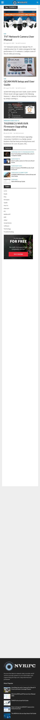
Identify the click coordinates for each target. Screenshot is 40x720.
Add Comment (21, 43)
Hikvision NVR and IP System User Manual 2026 (23, 694)
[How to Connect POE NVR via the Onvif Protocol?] (7, 168)
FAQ (16, 152)
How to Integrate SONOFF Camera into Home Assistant (22, 707)
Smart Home (24, 172)
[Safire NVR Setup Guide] (7, 181)
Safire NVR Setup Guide (18, 181)
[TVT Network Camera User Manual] (20, 21)
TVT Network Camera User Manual (19, 38)
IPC (21, 166)
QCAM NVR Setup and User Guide (19, 83)
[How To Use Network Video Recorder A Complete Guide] (7, 154)
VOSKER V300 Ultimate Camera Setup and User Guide (23, 175)
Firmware (7, 121)
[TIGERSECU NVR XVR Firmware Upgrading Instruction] (20, 110)
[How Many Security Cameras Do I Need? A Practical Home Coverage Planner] (7, 690)
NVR (5, 34)
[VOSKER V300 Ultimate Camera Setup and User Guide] (7, 175)
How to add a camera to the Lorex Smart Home (22, 161)
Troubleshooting (28, 152)
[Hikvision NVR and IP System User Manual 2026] (7, 696)
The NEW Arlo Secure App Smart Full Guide (23, 713)
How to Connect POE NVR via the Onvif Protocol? (22, 168)
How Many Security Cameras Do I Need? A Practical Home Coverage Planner (23, 688)
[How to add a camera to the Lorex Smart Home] (7, 161)
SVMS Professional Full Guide (19, 700)
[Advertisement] (20, 572)
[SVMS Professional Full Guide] (7, 703)
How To (16, 121)
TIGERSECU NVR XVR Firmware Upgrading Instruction (16, 126)
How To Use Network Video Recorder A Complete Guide (22, 154)
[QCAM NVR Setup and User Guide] (20, 66)
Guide (12, 121)
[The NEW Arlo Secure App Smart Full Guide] (7, 716)
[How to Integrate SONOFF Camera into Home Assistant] (7, 709)
